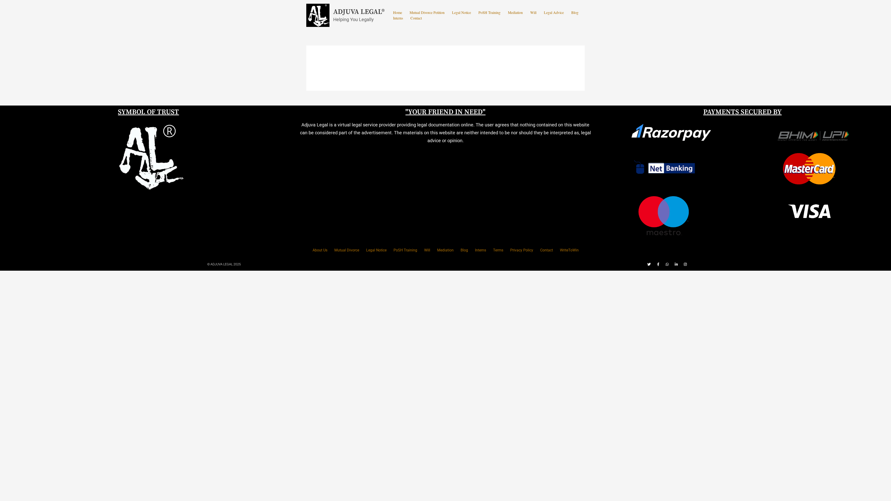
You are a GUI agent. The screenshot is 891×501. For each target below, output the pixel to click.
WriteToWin (569, 250)
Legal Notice (461, 12)
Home (397, 12)
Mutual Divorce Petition (427, 12)
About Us (320, 250)
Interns (398, 18)
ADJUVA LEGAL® (359, 11)
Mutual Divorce (346, 250)
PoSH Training (489, 12)
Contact (416, 18)
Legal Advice (554, 12)
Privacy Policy (521, 250)
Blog (574, 12)
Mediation (515, 12)
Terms (498, 250)
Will (533, 12)
